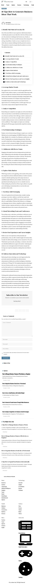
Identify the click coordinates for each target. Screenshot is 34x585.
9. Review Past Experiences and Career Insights (17, 79)
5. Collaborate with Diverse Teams (14, 67)
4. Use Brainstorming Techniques (13, 64)
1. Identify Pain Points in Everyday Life (14, 56)
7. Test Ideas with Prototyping (12, 73)
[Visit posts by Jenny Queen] (3, 23)
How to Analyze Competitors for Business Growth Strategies (15, 412)
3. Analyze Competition (11, 62)
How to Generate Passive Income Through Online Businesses (15, 402)
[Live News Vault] (8, 2)
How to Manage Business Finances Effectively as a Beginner (16, 374)
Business (4, 8)
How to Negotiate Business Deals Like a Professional (14, 383)
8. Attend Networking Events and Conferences (17, 76)
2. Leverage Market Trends (12, 59)
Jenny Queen (8, 22)
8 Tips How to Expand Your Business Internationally (15, 462)
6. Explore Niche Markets (11, 70)
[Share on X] (5, 19)
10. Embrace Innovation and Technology (15, 82)
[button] (3, 2)
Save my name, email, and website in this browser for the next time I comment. (16, 353)
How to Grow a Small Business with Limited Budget (13, 393)
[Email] (7, 19)
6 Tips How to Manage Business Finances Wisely (15, 425)
